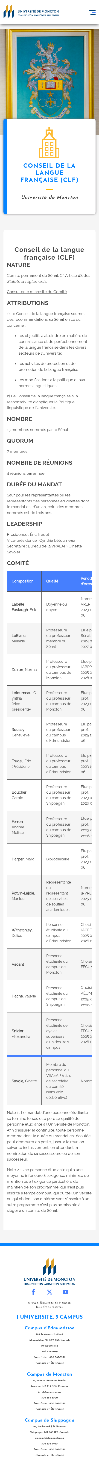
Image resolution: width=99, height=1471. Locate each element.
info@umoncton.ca (49, 1392)
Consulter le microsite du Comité (37, 291)
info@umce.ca (49, 1346)
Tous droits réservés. (50, 1307)
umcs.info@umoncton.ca (49, 1438)
